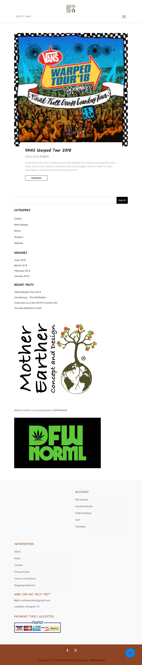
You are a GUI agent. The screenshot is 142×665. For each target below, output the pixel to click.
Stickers (18, 237)
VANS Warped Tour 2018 (48, 150)
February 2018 (22, 270)
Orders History (83, 513)
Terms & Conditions (25, 578)
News (17, 558)
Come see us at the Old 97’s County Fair (35, 302)
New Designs (21, 224)
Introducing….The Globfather (30, 297)
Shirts (17, 231)
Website (18, 243)
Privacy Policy (22, 571)
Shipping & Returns (24, 585)
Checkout (80, 526)
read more (36, 178)
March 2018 (20, 265)
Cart (77, 519)
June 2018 (20, 260)
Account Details (84, 506)
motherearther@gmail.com (35, 600)
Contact (18, 565)
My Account (81, 499)
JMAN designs (97, 660)
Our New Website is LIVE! (28, 308)
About (17, 551)
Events (44, 156)
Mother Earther (65, 660)
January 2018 (21, 276)
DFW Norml (61, 410)
